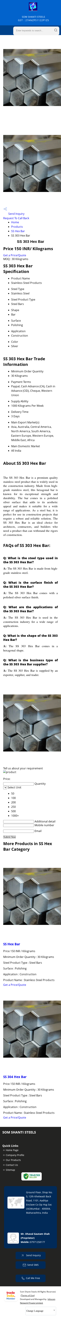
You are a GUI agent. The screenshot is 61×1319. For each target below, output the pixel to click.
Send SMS (33, 1264)
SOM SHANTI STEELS (33, 18)
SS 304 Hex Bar (15, 1077)
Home (15, 222)
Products (17, 227)
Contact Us (12, 1165)
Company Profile (15, 1155)
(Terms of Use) (28, 1295)
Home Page (12, 1150)
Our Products (13, 1160)
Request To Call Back (16, 218)
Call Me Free (33, 1278)
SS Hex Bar (18, 231)
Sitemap (10, 1169)
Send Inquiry (16, 214)
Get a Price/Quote (14, 255)
